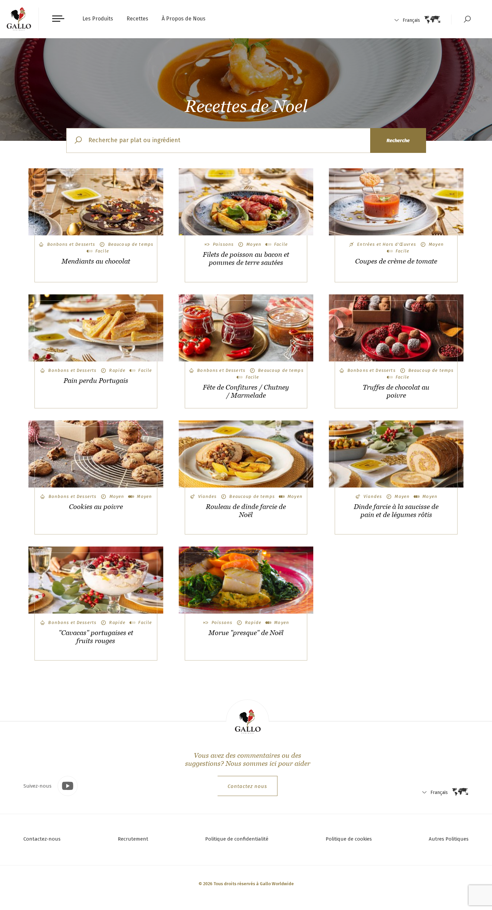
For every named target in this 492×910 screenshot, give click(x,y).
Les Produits (97, 18)
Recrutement (133, 839)
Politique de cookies (349, 839)
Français (411, 20)
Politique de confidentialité (236, 839)
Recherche (398, 140)
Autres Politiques (449, 839)
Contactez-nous (42, 839)
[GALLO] (19, 19)
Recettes (137, 18)
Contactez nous (247, 786)
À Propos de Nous (184, 18)
